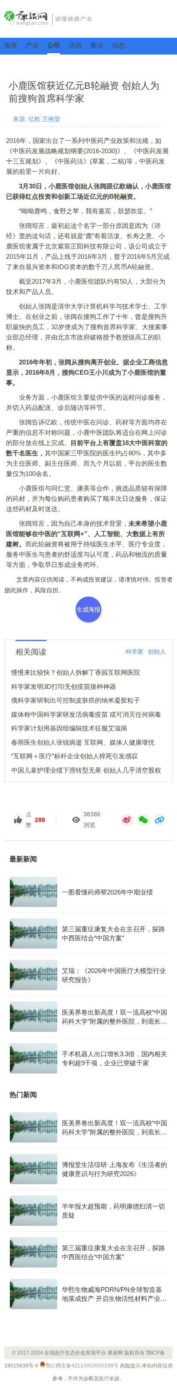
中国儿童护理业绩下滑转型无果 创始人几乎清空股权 (86, 770)
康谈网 (88, 18)
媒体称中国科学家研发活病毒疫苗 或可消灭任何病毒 (86, 714)
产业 (32, 45)
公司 (53, 45)
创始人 (157, 651)
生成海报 (88, 609)
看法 (96, 45)
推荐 (10, 45)
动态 (118, 45)
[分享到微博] (127, 820)
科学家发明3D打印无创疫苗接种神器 (63, 686)
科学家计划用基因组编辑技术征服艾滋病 (69, 728)
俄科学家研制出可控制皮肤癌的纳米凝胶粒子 (75, 700)
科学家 (134, 651)
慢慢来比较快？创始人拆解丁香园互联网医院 (75, 672)
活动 (75, 45)
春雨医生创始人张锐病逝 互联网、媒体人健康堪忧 (83, 742)
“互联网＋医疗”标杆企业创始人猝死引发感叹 (74, 756)
